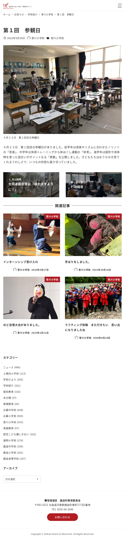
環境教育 (8, 404)
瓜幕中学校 (9, 410)
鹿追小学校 (9, 452)
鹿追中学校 (9, 446)
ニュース (8, 367)
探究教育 (8, 391)
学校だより (9, 379)
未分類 (7, 397)
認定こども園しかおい (16, 434)
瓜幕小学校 (9, 416)
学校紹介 (8, 385)
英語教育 (8, 428)
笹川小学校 (57, 38)
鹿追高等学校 (11, 458)
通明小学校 (9, 440)
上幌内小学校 (11, 373)
